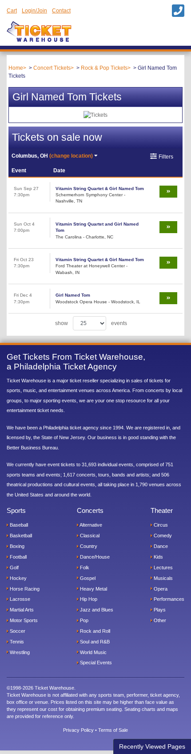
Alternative (90, 525)
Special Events (95, 662)
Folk (84, 567)
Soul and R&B (94, 641)
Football (17, 557)
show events (91, 323)
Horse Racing (24, 588)
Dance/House (94, 557)
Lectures (162, 567)
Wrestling (19, 652)
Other (159, 620)
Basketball (20, 535)
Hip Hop (88, 599)
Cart (12, 11)
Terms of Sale (113, 730)
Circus (160, 525)
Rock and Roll (94, 631)
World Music (93, 652)
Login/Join (34, 11)
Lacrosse (19, 599)
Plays (159, 609)
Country (88, 546)
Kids (157, 557)
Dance (160, 546)
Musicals (162, 578)
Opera (159, 588)
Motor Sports (23, 620)
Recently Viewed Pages (152, 746)
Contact (61, 11)
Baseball (18, 525)
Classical (89, 535)
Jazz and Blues (96, 609)
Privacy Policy (78, 730)
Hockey (17, 578)
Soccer (16, 631)
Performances (168, 599)
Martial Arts (21, 609)
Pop (83, 620)
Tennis (16, 641)
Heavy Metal (93, 588)
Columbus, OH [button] (52, 156)
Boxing (16, 546)
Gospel (87, 578)
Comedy (162, 535)
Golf (13, 567)
